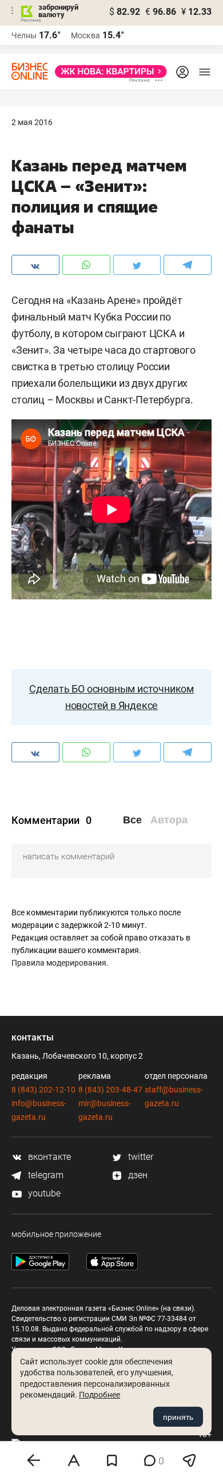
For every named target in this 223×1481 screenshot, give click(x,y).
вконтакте (48, 1156)
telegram (44, 1175)
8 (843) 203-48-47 (110, 1089)
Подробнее (99, 1394)
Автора (169, 820)
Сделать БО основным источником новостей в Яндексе (111, 697)
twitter (139, 1156)
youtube (43, 1193)
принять (178, 1417)
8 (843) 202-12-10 (43, 1089)
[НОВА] (107, 71)
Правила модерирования (58, 962)
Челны (24, 35)
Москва (85, 35)
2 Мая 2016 (32, 122)
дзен (137, 1175)
